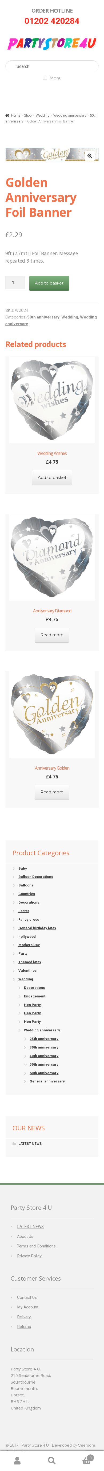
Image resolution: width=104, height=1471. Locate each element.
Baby (22, 868)
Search (52, 1461)
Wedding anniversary (69, 115)
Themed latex (29, 962)
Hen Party (32, 1005)
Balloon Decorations (35, 877)
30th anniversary (44, 1047)
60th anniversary (44, 1073)
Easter (23, 911)
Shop (28, 115)
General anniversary (47, 1081)
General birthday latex (37, 928)
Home (15, 115)
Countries (26, 894)
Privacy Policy (29, 1256)
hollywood (27, 937)
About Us (25, 1236)
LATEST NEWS (30, 1144)
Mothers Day (29, 945)
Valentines (27, 971)
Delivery (24, 1317)
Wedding (43, 115)
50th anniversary (43, 317)
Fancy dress (28, 919)
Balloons (25, 885)
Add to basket (49, 283)
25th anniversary (44, 1039)
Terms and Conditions (36, 1246)
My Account (27, 1307)
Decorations (28, 902)
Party (22, 953)
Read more (52, 634)
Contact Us (27, 1297)
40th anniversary (44, 1056)
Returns (24, 1326)
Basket (80, 1456)
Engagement (34, 996)
